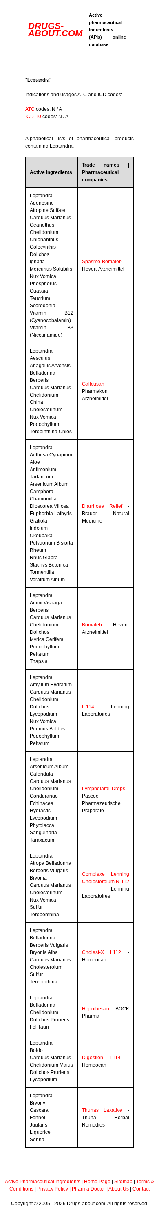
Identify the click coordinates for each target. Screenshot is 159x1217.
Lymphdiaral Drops (103, 788)
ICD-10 (33, 116)
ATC (30, 109)
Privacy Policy (52, 1189)
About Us (118, 1189)
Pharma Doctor (88, 1189)
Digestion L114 (101, 1057)
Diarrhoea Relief (102, 506)
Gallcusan (93, 384)
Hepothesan (95, 1009)
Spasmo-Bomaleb (102, 262)
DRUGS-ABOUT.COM (55, 29)
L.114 (88, 707)
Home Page (97, 1181)
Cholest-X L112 (101, 952)
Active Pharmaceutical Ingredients (42, 1181)
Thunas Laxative (102, 1110)
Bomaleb (92, 625)
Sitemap (123, 1181)
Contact (141, 1189)
